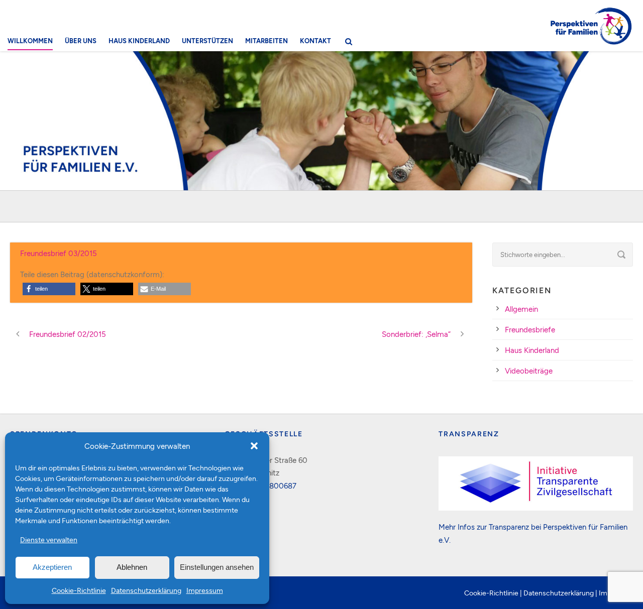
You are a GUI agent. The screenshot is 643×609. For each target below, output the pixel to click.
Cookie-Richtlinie (79, 590)
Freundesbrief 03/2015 (58, 253)
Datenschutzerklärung (146, 590)
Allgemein (521, 308)
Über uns (80, 41)
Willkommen (30, 41)
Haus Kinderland (139, 41)
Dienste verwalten (48, 539)
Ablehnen (132, 567)
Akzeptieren (52, 567)
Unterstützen (207, 41)
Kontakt (315, 41)
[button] (254, 446)
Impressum (204, 590)
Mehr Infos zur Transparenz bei (491, 526)
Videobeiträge (529, 370)
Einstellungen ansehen (217, 567)
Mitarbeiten (266, 41)
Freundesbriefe (530, 329)
